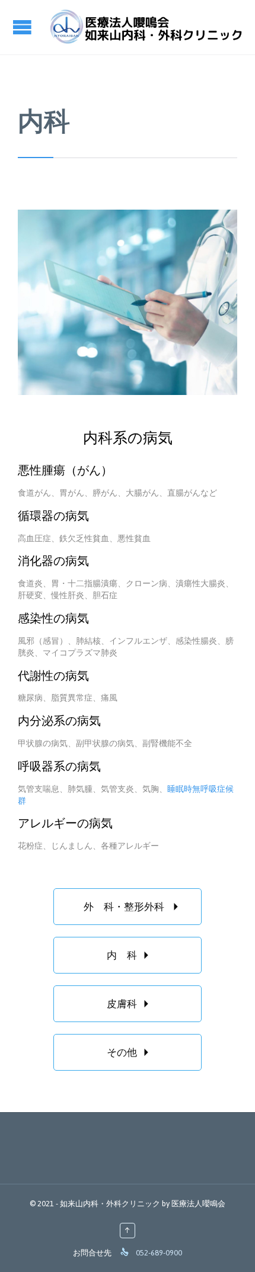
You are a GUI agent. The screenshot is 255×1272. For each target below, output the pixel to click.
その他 (131, 1052)
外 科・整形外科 (134, 907)
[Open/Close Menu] (23, 27)
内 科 (131, 955)
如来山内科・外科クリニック (110, 1203)
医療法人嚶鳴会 (198, 1203)
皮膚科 (131, 1004)
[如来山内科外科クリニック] (145, 27)
